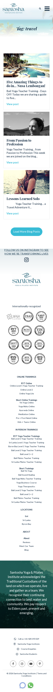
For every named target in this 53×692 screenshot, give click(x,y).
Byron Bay (26, 524)
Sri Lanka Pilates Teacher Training (26, 462)
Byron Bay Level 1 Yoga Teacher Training (26, 446)
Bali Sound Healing (26, 475)
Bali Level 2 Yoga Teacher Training (26, 450)
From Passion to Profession (19, 142)
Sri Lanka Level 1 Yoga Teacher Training (26, 442)
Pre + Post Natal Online (26, 418)
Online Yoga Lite (26, 393)
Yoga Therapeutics (26, 486)
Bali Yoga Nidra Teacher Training (26, 478)
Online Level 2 (26, 389)
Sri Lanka (27, 520)
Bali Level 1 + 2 (26, 454)
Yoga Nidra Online (27, 406)
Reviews (26, 542)
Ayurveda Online (26, 410)
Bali (26, 516)
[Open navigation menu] (47, 8)
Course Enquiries (28, 649)
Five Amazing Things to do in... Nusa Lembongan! (26, 84)
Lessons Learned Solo (23, 198)
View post (13, 104)
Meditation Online (26, 414)
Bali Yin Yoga (26, 471)
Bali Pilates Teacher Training (26, 458)
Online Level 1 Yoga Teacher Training (26, 386)
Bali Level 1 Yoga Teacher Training (26, 438)
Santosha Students (28, 654)
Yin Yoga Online (27, 402)
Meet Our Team (26, 546)
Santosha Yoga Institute (29, 644)
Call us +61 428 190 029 (28, 639)
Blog (26, 550)
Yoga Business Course (26, 482)
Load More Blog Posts (26, 231)
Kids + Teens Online (27, 422)
